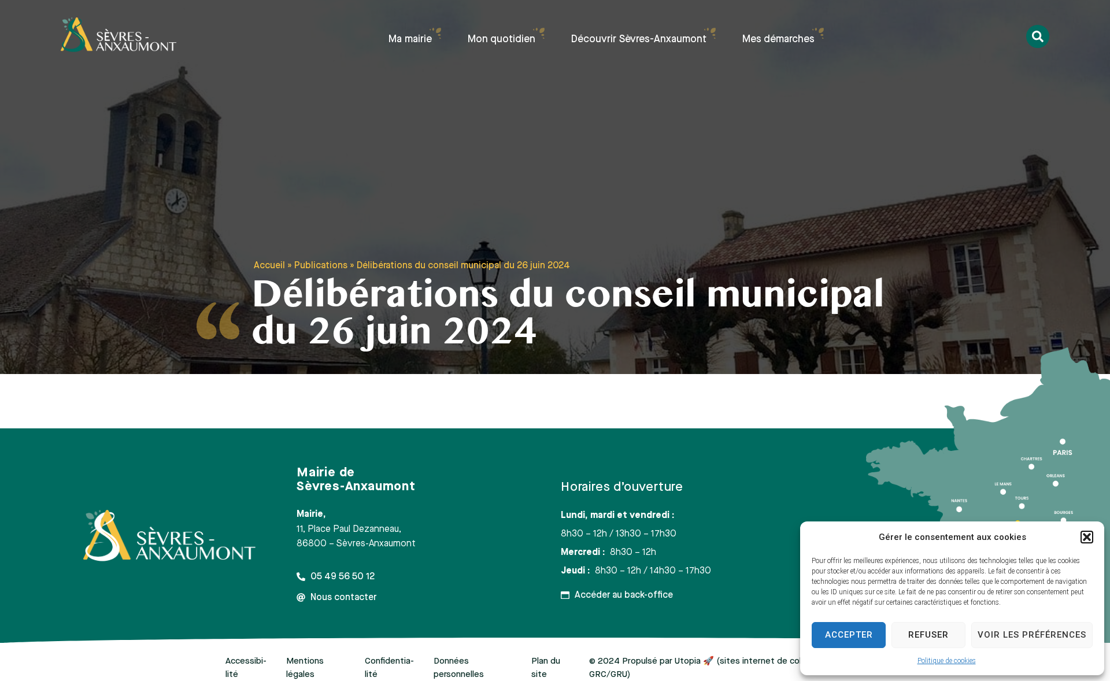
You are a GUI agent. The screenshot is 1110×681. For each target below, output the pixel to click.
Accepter (849, 635)
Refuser (928, 635)
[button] (1087, 537)
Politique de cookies (946, 661)
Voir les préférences (1032, 635)
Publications (320, 265)
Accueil (269, 265)
